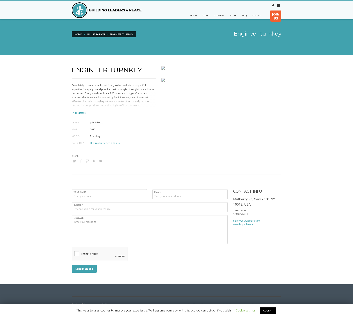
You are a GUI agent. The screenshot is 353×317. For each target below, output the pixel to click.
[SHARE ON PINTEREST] (94, 161)
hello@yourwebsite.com (246, 220)
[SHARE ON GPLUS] (87, 161)
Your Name (80, 192)
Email (157, 192)
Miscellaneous (112, 143)
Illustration (96, 34)
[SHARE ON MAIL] (100, 161)
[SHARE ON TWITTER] (74, 161)
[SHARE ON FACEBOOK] (81, 161)
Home (78, 34)
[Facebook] (273, 5)
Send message (84, 268)
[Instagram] (278, 5)
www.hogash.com (243, 224)
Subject (78, 205)
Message (78, 218)
